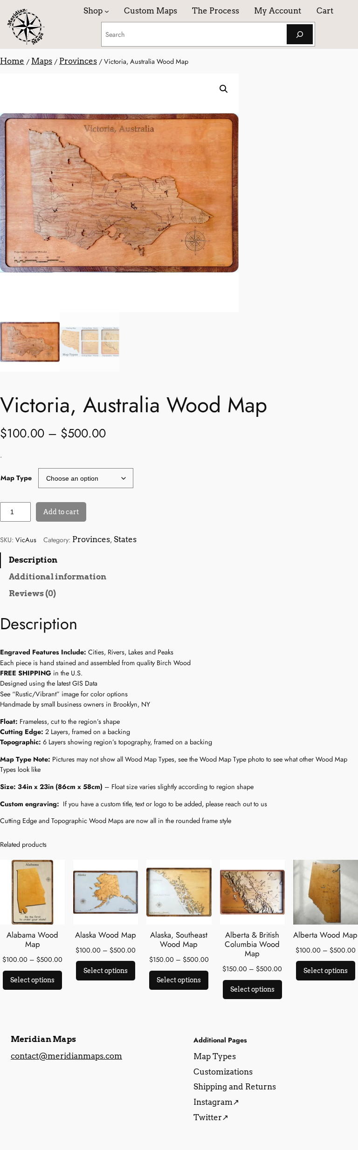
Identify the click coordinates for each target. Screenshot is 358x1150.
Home (12, 61)
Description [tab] (33, 560)
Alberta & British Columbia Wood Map (252, 944)
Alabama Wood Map (32, 939)
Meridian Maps (43, 1039)
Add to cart (61, 512)
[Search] (300, 34)
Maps (41, 61)
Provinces (78, 61)
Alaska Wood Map (105, 934)
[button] (223, 89)
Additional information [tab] (57, 576)
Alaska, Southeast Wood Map (178, 939)
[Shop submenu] (106, 10)
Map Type (16, 478)
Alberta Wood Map (325, 934)
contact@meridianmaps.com (66, 1056)
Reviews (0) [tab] (32, 593)
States (125, 539)
